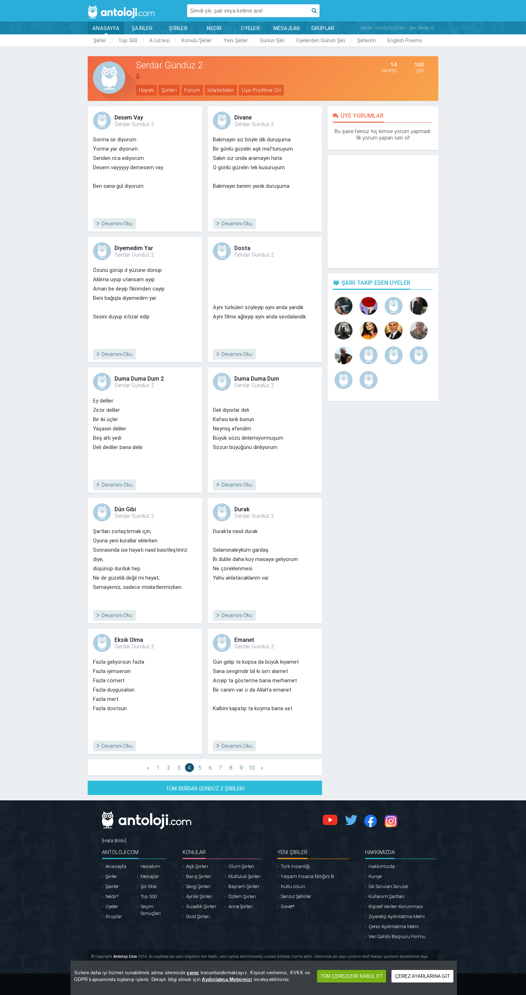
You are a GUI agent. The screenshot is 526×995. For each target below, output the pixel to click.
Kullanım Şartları (386, 896)
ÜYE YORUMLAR (362, 115)
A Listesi (159, 40)
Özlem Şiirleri (242, 896)
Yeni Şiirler (236, 40)
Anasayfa (116, 866)
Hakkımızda (382, 866)
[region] (263, 978)
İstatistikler (221, 90)
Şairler (112, 886)
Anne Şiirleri (240, 906)
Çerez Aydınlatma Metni (394, 926)
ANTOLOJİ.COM (120, 852)
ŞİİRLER (178, 28)
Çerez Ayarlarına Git (422, 976)
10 (251, 768)
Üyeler (112, 906)
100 (419, 67)
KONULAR (194, 852)
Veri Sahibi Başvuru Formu (397, 936)
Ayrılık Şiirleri (199, 896)
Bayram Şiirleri (243, 886)
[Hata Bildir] (114, 840)
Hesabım (150, 866)
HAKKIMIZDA (380, 852)
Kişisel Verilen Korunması (396, 906)
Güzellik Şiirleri (201, 906)
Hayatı (146, 90)
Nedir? (112, 896)
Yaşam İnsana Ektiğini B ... (309, 876)
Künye (375, 876)
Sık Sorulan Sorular (389, 886)
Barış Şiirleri (198, 876)
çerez (193, 972)
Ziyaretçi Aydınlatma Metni (397, 916)
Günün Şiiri (272, 40)
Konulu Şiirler (196, 40)
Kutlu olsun (293, 886)
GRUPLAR (323, 28)
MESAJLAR (286, 28)
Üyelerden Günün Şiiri (320, 40)
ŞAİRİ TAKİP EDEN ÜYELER (375, 282)
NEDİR (214, 28)
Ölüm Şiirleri (241, 866)
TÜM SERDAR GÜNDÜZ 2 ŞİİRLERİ (205, 788)
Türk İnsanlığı (295, 866)
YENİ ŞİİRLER (292, 852)
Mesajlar (150, 876)
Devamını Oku (117, 223)
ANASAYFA (106, 28)
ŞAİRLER (142, 28)
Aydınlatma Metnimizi (227, 979)
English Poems (405, 40)
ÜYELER (250, 28)
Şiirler (99, 40)
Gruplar (114, 916)
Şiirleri (169, 90)
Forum (192, 90)
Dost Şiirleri (198, 916)
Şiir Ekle (148, 886)
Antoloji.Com (125, 956)
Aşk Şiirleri (197, 866)
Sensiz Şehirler (296, 896)
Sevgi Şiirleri (198, 886)
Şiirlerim (366, 40)
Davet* (287, 906)
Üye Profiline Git (261, 90)
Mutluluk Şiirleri (244, 876)
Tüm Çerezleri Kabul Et (352, 976)
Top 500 (127, 40)
